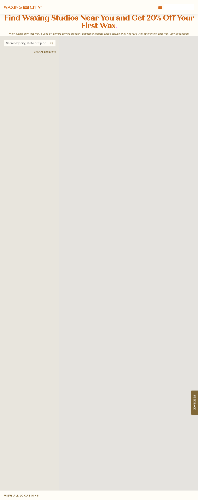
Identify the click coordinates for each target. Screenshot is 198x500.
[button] (160, 7)
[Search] (52, 43)
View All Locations (44, 51)
